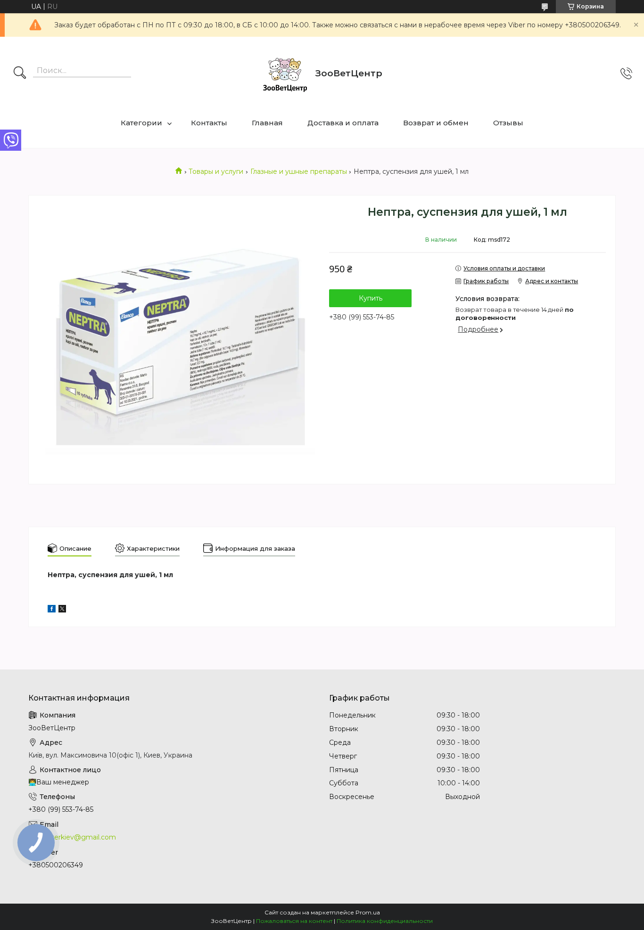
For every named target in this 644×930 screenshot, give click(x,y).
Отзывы (508, 122)
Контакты (209, 122)
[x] (62, 610)
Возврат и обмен (436, 122)
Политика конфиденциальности (385, 920)
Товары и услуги (216, 171)
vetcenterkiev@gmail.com (72, 837)
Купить (370, 298)
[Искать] (19, 73)
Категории (141, 122)
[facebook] (52, 610)
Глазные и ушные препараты (298, 171)
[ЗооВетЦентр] (284, 73)
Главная (267, 122)
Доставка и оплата (343, 122)
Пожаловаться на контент (294, 920)
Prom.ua (367, 912)
